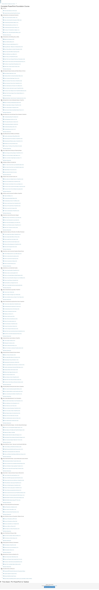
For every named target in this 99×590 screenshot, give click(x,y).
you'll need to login (54, 585)
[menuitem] (0, 2)
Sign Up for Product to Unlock (49, 587)
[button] (0, 0)
